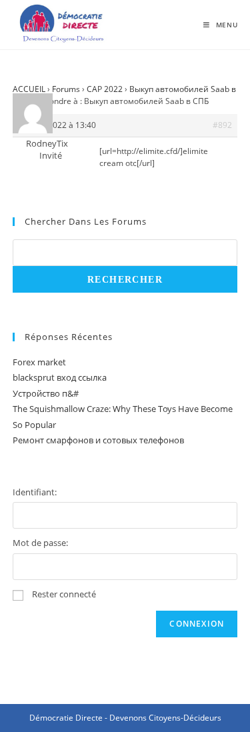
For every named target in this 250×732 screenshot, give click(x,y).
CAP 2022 (105, 89)
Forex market (39, 362)
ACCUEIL (29, 89)
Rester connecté (64, 594)
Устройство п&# (46, 393)
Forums (66, 89)
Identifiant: (35, 492)
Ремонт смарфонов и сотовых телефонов (98, 440)
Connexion (196, 623)
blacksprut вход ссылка (60, 377)
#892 (222, 125)
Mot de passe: (40, 543)
